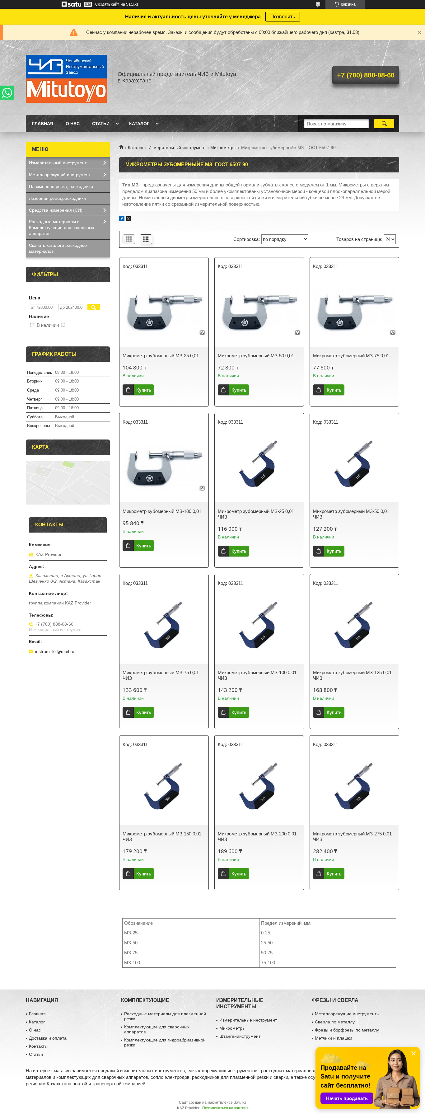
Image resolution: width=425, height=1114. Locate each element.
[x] (128, 219)
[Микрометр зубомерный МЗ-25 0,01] (164, 312)
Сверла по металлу (335, 1021)
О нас (73, 123)
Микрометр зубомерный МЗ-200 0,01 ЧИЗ (257, 836)
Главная (42, 123)
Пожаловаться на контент (225, 1108)
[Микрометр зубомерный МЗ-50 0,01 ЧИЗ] (354, 468)
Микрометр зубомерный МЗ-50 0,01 (256, 355)
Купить (143, 389)
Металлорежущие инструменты (347, 1013)
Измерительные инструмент (248, 1020)
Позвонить (282, 16)
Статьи (101, 123)
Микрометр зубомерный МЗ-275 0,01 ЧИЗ (352, 836)
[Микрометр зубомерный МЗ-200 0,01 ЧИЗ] (259, 790)
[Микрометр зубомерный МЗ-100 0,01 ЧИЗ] (259, 629)
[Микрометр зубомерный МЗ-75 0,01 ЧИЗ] (164, 629)
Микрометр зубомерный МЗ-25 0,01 (161, 355)
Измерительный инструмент (177, 147)
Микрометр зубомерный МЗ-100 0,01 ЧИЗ (257, 675)
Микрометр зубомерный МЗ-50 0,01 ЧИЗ (351, 514)
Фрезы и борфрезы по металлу (347, 1029)
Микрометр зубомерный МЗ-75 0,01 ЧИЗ (161, 675)
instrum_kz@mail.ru (54, 651)
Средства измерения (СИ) (55, 210)
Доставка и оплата (48, 1038)
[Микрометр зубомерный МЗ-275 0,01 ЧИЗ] (354, 790)
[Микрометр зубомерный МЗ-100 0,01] (164, 468)
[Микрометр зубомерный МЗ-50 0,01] (259, 312)
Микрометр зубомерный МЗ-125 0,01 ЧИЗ (352, 675)
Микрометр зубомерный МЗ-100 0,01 (162, 511)
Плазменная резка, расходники (61, 186)
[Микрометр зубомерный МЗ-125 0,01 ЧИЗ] (354, 629)
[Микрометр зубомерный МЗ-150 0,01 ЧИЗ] (164, 790)
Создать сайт (107, 4)
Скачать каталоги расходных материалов (58, 248)
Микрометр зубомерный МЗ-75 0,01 (351, 355)
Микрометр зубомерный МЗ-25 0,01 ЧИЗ (256, 514)
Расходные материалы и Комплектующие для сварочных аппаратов (61, 227)
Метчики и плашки (333, 1038)
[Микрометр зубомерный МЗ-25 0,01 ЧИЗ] (259, 468)
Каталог (139, 123)
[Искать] (384, 123)
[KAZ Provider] (66, 77)
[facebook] (121, 219)
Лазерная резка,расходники (57, 198)
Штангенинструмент (239, 1036)
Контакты (38, 1046)
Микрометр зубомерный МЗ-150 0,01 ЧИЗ (162, 836)
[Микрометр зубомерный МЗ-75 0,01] (354, 312)
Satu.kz (240, 1102)
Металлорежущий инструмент (60, 174)
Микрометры (223, 147)
